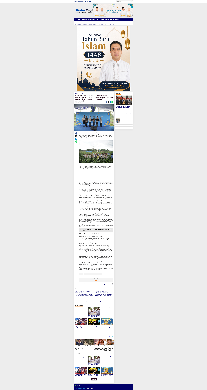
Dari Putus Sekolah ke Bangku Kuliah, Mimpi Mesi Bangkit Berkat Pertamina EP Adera (81, 308)
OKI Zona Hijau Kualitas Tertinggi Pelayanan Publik (106, 284)
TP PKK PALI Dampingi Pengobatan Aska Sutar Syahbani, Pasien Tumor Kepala (103, 302)
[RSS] (96, 280)
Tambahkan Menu (87, 1)
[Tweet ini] (108, 102)
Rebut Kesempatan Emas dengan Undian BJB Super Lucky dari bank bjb (107, 327)
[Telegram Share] (110, 102)
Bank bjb (81, 273)
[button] (132, 1)
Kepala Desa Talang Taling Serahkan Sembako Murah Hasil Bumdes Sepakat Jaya (107, 308)
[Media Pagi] (83, 10)
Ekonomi (76, 102)
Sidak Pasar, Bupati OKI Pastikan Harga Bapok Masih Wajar (94, 316)
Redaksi (92, 388)
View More (94, 379)
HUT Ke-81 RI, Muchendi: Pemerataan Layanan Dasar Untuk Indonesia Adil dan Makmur (83, 298)
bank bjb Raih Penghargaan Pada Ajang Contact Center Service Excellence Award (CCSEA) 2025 (94, 327)
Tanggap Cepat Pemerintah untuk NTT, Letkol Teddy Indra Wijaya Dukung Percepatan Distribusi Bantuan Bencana (84, 295)
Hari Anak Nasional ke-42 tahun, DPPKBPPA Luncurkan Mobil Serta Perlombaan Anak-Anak (83, 302)
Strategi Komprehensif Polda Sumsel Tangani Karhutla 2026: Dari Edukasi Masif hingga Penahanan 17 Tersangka (123, 113)
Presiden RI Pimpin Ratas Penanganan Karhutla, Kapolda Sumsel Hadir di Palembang (122, 110)
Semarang (79, 102)
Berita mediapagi (87, 273)
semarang (100, 273)
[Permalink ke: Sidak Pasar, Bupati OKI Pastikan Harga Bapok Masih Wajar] (94, 310)
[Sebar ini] (106, 102)
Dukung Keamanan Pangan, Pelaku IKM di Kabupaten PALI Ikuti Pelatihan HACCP (102, 292)
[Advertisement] (96, 175)
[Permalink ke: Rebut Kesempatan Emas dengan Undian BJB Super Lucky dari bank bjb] (107, 321)
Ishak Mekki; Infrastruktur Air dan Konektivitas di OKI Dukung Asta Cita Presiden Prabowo (86, 285)
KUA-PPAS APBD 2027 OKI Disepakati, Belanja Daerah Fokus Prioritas (83, 292)
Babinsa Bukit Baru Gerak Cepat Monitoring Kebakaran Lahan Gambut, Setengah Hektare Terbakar (123, 116)
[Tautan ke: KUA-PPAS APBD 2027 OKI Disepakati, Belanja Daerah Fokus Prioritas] (124, 100)
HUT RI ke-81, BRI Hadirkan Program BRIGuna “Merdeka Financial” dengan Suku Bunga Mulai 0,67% (103, 298)
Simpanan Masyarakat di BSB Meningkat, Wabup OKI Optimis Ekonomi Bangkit (80, 327)
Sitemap (87, 388)
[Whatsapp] (112, 102)
